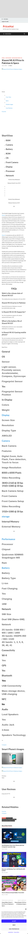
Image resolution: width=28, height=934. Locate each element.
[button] (26, 909)
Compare (4, 744)
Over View (8, 97)
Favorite (4, 111)
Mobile (3, 57)
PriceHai (8, 26)
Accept (14, 921)
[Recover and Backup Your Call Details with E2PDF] (14, 860)
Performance (8, 539)
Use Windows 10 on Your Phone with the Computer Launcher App (13, 846)
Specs (7, 100)
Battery (6, 567)
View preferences (14, 929)
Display (5, 415)
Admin (10, 65)
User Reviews (9, 108)
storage (6, 516)
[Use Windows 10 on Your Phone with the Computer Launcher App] (14, 836)
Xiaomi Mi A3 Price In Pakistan (9, 819)
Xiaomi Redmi (8, 57)
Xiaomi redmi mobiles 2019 (8, 820)
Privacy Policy (16, 932)
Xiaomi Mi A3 (9, 818)
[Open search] (24, 34)
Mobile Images (9, 104)
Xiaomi (3, 215)
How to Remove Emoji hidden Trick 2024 (13, 892)
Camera (6, 440)
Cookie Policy (10, 932)
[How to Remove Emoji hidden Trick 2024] (14, 883)
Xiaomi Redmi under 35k (17, 57)
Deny (14, 925)
